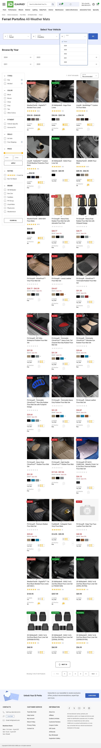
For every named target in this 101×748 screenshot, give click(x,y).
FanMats (10, 197)
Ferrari (41, 15)
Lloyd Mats (11, 204)
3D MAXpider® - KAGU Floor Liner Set (61, 162)
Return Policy (31, 722)
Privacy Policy (31, 725)
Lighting (34, 10)
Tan (8, 109)
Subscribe (92, 695)
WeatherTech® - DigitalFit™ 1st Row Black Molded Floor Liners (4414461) (38, 584)
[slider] (4, 153)
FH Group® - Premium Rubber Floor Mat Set (37, 525)
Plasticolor (11, 208)
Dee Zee (10, 193)
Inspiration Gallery (54, 738)
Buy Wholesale (53, 735)
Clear (9, 102)
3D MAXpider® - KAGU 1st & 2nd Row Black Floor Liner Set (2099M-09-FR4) (86, 637)
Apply (13, 163)
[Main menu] (4, 4)
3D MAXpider (11, 190)
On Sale (9, 138)
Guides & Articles (54, 718)
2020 (38, 64)
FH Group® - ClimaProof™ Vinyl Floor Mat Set (36, 280)
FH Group (10, 201)
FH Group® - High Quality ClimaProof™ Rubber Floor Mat (63, 463)
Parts (4, 10)
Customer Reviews (54, 722)
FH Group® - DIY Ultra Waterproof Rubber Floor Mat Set (37, 340)
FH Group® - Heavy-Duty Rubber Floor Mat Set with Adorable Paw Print (61, 221)
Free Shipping (11, 142)
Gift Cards (52, 728)
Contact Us (30, 728)
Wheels (21, 10)
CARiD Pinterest (84, 708)
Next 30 (64, 664)
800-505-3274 (86, 5)
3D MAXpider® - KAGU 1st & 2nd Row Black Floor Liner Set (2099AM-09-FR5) (37, 637)
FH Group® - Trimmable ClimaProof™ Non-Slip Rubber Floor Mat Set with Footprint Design (37, 403)
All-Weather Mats (32, 15)
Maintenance (59, 10)
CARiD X (74, 708)
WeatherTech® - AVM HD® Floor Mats (36, 220)
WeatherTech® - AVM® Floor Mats (86, 162)
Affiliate (51, 715)
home (3, 15)
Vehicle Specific (12, 124)
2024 (5, 57)
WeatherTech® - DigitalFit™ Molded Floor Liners (36, 106)
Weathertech (11, 212)
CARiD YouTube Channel (79, 708)
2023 (38, 57)
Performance (12, 10)
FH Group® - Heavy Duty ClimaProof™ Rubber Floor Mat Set (38, 464)
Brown (9, 98)
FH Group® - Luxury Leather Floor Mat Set (61, 280)
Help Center (30, 715)
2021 (5, 64)
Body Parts (43, 10)
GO (93, 36)
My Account (30, 718)
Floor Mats (23, 15)
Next (93, 674)
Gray (8, 105)
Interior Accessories (12, 15)
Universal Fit (11, 127)
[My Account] (93, 4)
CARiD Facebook (69, 708)
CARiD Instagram (89, 708)
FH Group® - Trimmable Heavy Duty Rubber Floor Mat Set (62, 401)
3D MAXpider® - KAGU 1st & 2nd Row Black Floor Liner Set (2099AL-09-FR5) (62, 637)
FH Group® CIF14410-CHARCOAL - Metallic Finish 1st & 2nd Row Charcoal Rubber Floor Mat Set (87, 465)
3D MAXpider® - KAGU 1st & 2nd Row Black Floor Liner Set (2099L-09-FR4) (86, 584)
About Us (52, 712)
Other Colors (11, 113)
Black (9, 95)
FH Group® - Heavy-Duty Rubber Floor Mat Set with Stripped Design (85, 221)
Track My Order (31, 712)
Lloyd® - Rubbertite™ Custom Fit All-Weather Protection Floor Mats (38, 163)
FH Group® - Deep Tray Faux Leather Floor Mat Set (86, 525)
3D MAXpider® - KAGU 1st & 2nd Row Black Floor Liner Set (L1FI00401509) (62, 584)
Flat (8, 80)
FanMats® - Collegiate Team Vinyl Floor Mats (62, 525)
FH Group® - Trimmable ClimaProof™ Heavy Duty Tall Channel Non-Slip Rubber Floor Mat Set (62, 341)
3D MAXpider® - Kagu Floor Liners (61, 106)
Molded (9, 84)
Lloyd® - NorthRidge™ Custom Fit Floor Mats (87, 106)
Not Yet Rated (12, 179)
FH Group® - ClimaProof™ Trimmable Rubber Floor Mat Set (86, 281)
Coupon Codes (53, 725)
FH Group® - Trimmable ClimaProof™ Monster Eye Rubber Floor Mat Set (85, 340)
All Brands (52, 732)
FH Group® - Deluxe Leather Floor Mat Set (86, 401)
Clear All (13, 220)
